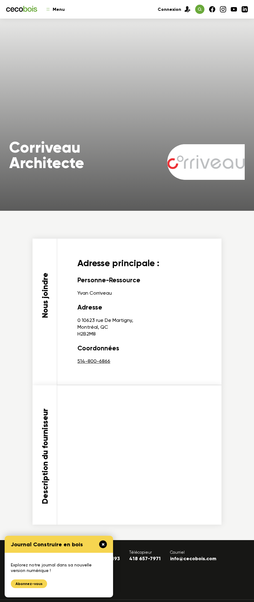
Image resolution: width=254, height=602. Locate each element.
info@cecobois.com (193, 558)
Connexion (169, 9)
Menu (59, 9)
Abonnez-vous (28, 584)
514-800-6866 (93, 361)
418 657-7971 (145, 558)
